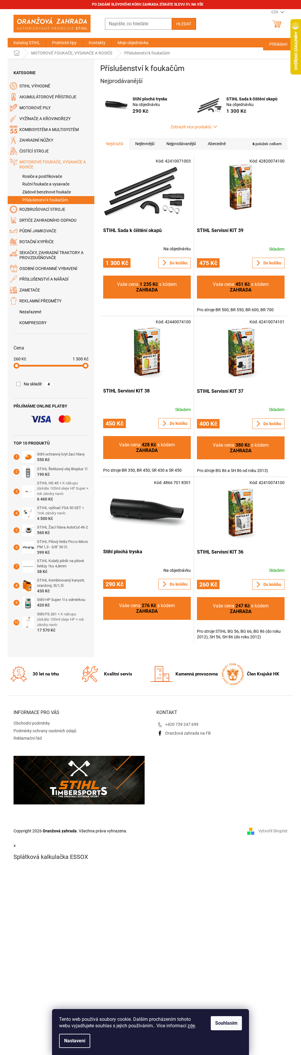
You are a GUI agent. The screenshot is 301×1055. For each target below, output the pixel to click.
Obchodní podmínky (32, 723)
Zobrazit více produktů (190, 127)
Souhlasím (226, 1023)
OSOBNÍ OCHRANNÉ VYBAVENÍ (48, 268)
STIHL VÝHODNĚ (34, 86)
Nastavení (74, 1041)
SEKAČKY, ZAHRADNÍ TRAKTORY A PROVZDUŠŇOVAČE (51, 255)
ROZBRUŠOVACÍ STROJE (42, 209)
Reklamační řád (28, 738)
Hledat (183, 23)
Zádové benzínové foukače (46, 192)
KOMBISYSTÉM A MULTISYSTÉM (49, 129)
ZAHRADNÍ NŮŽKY (36, 140)
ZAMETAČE (29, 290)
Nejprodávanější (181, 143)
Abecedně (217, 143)
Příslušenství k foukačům (45, 200)
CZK (275, 12)
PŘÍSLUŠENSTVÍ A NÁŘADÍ (43, 279)
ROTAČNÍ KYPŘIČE (36, 241)
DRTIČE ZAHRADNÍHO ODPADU (47, 220)
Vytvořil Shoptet (272, 831)
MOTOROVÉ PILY (35, 107)
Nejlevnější (144, 143)
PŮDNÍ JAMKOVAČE (37, 230)
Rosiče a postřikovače (42, 176)
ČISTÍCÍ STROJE (34, 151)
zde (191, 1025)
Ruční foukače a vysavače (45, 184)
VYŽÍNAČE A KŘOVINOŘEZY (45, 118)
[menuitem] (27, 42)
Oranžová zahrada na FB (188, 733)
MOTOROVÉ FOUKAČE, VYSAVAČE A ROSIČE (52, 164)
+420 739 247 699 (181, 724)
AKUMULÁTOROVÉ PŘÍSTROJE (47, 97)
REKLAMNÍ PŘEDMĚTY (40, 301)
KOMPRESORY (32, 322)
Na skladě (37, 384)
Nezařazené (30, 311)
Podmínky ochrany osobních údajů (45, 730)
